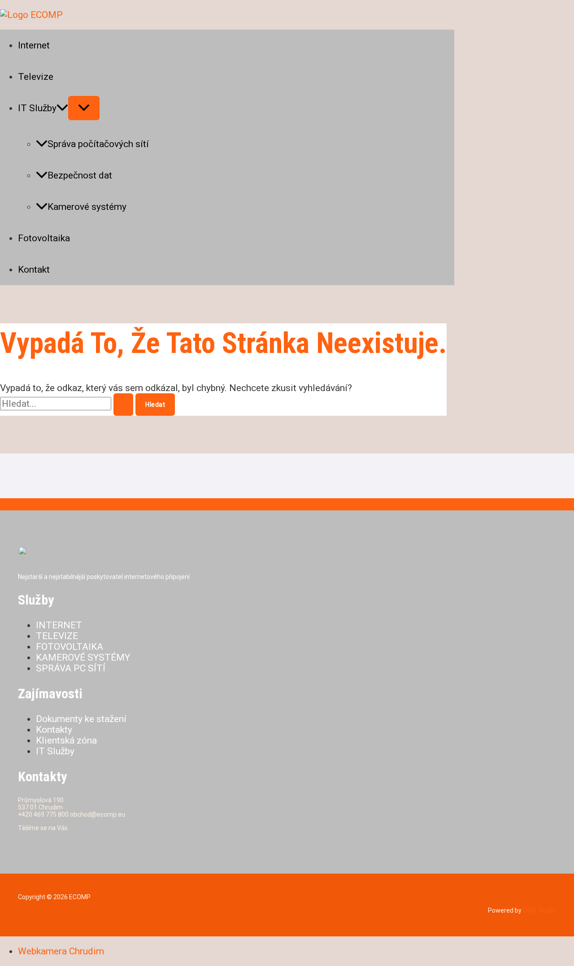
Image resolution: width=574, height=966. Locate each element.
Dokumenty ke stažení (81, 719)
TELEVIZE (57, 636)
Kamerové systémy (87, 206)
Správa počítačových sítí (98, 144)
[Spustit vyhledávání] (123, 404)
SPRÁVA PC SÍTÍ (70, 668)
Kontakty (54, 729)
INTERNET (59, 625)
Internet (34, 45)
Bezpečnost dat (80, 175)
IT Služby (37, 108)
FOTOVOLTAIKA (69, 646)
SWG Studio (539, 910)
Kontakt (34, 269)
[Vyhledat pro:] (67, 403)
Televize (35, 76)
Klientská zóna (66, 740)
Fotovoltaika (44, 238)
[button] (62, 108)
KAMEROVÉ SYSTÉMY (83, 657)
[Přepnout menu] (84, 108)
